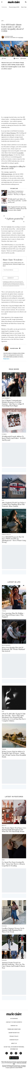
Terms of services (17, 281)
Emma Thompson (11, 133)
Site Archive (14, 1018)
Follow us (17, 58)
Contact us (14, 1025)
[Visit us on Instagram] (11, 1053)
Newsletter (24, 58)
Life (2, 20)
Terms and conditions (14, 1029)
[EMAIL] (20, 348)
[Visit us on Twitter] (6, 1053)
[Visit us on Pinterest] (21, 1053)
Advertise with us (14, 1032)
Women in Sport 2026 (14, 7)
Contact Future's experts (14, 1022)
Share (5, 58)
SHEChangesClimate (6, 174)
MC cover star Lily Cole (7, 135)
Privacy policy (14, 1036)
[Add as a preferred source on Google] (14, 1057)
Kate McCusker (9, 36)
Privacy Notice (19, 282)
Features (21, 37)
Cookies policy (14, 1039)
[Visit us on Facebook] (16, 1053)
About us (14, 1043)
